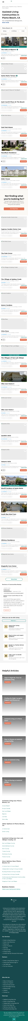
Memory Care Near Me (9, 1007)
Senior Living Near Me (9, 1001)
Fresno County (6, 856)
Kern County (5, 848)
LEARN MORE (24, 55)
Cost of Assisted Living (11, 761)
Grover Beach (6, 805)
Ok (14, 1019)
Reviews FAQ (6, 988)
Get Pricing (23, 58)
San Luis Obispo (6, 811)
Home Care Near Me (8, 1005)
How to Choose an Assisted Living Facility (13, 741)
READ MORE (5, 22)
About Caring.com (8, 981)
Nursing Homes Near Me (10, 1009)
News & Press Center (9, 984)
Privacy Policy (15, 932)
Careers (5, 990)
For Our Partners (8, 966)
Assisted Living (12, 6)
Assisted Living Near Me (9, 999)
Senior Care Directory (9, 942)
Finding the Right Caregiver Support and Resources (13, 700)
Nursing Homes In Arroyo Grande (11, 871)
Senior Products (7, 946)
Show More (14, 579)
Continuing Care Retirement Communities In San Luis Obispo (13, 877)
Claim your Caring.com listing (11, 889)
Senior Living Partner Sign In (11, 960)
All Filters (14, 31)
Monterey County (7, 854)
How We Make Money (9, 986)
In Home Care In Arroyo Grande (10, 874)
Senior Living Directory (9, 940)
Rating (4, 31)
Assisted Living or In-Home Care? (13, 721)
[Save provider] (25, 38)
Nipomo (4, 814)
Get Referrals (6, 964)
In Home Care (6, 829)
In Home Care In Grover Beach (10, 866)
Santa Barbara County (8, 846)
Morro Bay (5, 819)
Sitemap (5, 947)
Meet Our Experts (8, 983)
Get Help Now (14, 208)
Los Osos (4, 816)
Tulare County (6, 851)
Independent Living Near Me (11, 1003)
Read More (7, 682)
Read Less (13, 620)
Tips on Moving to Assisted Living (13, 782)
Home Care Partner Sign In (10, 962)
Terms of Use (22, 931)
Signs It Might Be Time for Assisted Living (12, 680)
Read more (7, 610)
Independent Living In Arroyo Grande (12, 869)
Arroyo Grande (6, 808)
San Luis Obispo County (8, 843)
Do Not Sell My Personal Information (13, 953)
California (19, 6)
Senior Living (5, 6)
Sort (23, 31)
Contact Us (6, 992)
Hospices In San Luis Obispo (9, 881)
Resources (6, 944)
